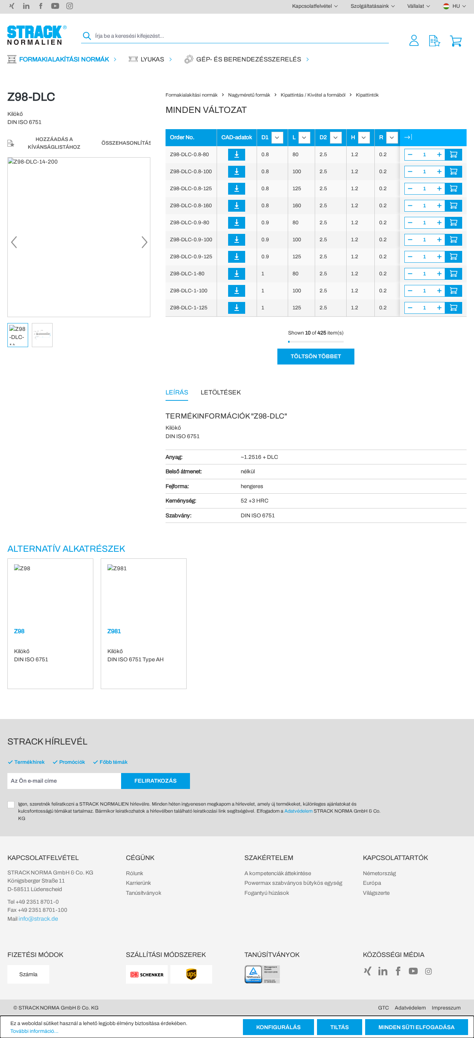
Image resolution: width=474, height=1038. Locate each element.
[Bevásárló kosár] (456, 40)
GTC (383, 1008)
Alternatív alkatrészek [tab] (66, 549)
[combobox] (241, 36)
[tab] (177, 392)
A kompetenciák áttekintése (277, 873)
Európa (372, 883)
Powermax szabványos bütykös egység (293, 883)
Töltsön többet (316, 356)
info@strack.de (38, 919)
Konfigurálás (278, 1027)
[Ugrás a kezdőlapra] (37, 35)
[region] (79, 252)
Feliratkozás (155, 781)
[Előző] (13, 244)
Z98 (19, 631)
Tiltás (339, 1027)
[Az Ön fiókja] (414, 40)
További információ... (34, 1031)
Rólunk (134, 873)
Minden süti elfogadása (416, 1027)
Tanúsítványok (143, 893)
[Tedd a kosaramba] (453, 155)
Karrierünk (138, 883)
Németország (379, 873)
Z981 (114, 631)
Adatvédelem (298, 811)
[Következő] (144, 244)
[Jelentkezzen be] (236, 155)
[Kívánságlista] (434, 40)
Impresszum (446, 1008)
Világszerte (376, 893)
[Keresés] (87, 36)
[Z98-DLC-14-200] (79, 237)
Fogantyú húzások (266, 893)
